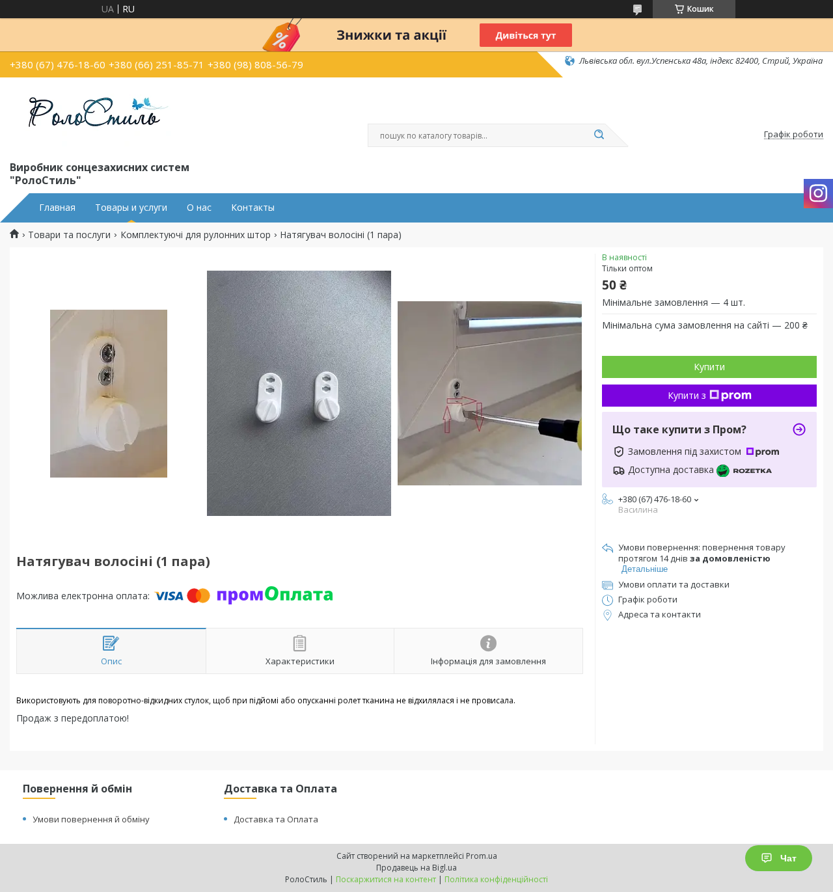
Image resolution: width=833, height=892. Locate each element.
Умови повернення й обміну (91, 819)
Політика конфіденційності (496, 879)
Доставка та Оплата (276, 819)
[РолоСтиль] (91, 116)
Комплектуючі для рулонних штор (195, 235)
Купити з (687, 395)
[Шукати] (599, 135)
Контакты (253, 207)
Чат (788, 858)
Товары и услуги (131, 207)
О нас (199, 207)
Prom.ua (481, 855)
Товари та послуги (69, 235)
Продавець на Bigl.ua (416, 867)
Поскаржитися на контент (386, 879)
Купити (709, 366)
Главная (57, 207)
